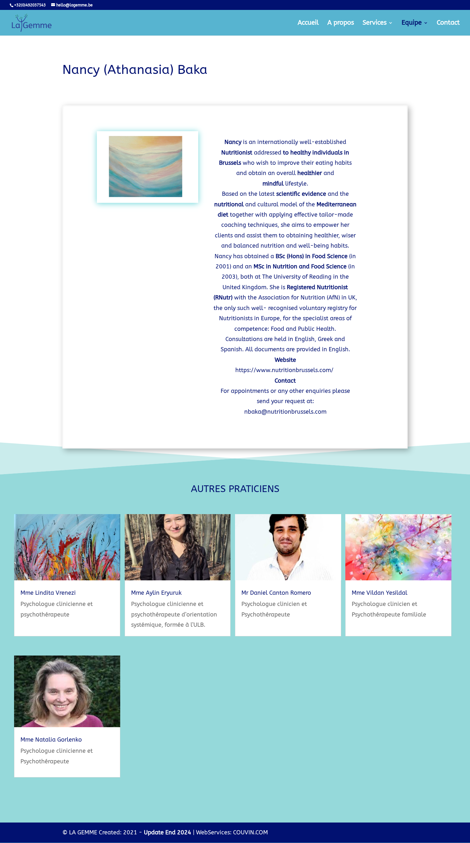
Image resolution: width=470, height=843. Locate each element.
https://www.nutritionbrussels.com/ (284, 370)
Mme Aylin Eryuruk (156, 592)
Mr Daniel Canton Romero (276, 592)
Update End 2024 (167, 832)
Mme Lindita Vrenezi (48, 592)
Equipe (412, 23)
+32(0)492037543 (30, 5)
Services (375, 23)
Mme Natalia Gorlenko (51, 739)
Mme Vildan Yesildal (379, 592)
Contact (448, 23)
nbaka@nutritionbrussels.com (285, 411)
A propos (340, 23)
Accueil (308, 23)
